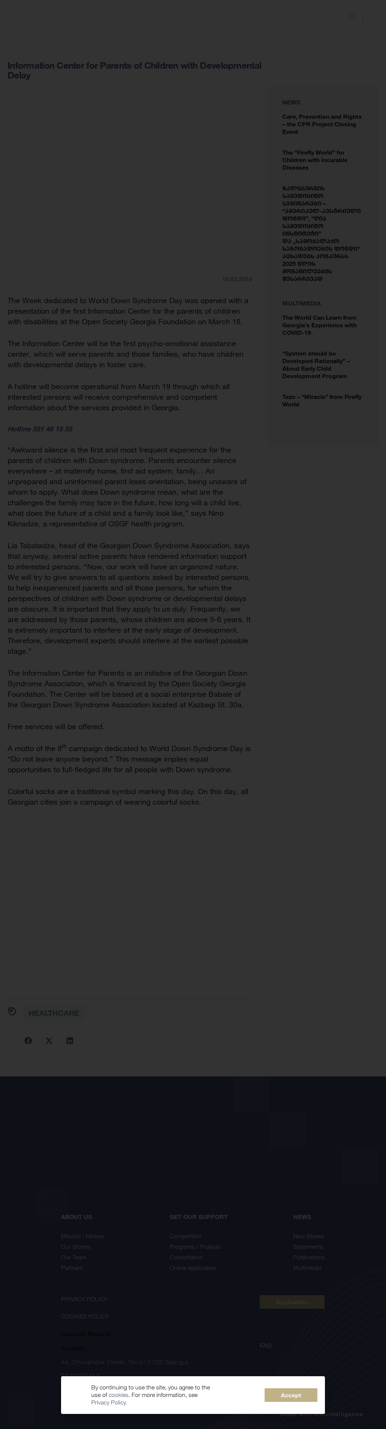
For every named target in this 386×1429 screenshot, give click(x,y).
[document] (193, 714)
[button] (291, 1395)
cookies (119, 1394)
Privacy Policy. (109, 1402)
